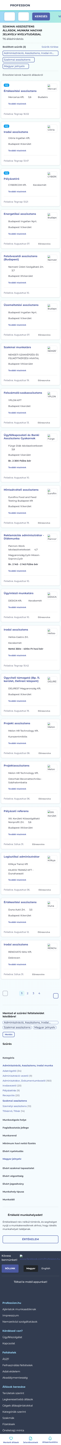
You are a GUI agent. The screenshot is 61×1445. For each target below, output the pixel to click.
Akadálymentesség (15, 1377)
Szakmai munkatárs (17, 347)
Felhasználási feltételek (17, 1365)
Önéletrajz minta (13, 1430)
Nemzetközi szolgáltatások (19, 1321)
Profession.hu (20, 5)
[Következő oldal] (55, 995)
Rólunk (10, 1268)
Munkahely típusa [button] (13, 1191)
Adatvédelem (11, 1371)
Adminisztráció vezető (17, 1075)
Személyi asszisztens (17, 1106)
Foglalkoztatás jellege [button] (16, 1127)
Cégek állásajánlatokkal (17, 1405)
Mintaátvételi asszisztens (21, 489)
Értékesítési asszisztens (20, 91)
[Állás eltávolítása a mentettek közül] (55, 113)
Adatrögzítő (12, 1070)
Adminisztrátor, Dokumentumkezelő (27, 1080)
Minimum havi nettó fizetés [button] (19, 1143)
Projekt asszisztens (17, 723)
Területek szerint (13, 1393)
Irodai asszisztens (16, 132)
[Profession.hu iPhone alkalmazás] (17, 1290)
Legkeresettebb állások (17, 1399)
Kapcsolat (8, 1343)
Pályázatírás (11, 1090)
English (45, 1268)
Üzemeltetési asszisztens (21, 305)
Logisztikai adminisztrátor (22, 856)
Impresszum (10, 1315)
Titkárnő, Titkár (14, 1111)
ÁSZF (5, 1359)
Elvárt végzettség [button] (13, 1176)
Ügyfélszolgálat (12, 1337)
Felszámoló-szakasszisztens (23, 392)
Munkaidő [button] (9, 1199)
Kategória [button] (8, 1057)
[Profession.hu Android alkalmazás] (40, 1290)
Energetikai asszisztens (20, 213)
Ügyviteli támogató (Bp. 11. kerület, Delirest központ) (22, 679)
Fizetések (8, 1424)
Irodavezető (12, 1085)
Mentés (8, 1034)
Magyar (30, 1268)
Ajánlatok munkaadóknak (19, 1309)
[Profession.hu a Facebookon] (38, 1258)
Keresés (41, 16)
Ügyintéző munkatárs (19, 593)
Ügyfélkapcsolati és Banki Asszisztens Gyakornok (21, 437)
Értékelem (30, 1239)
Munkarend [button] (10, 1135)
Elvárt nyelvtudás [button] (13, 1151)
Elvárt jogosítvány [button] (13, 1183)
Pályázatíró (11, 178)
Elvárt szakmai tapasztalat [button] (18, 1168)
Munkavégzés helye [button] (14, 1119)
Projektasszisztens (16, 765)
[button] (30, 53)
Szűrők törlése (50, 46)
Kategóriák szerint (14, 1411)
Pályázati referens (16, 811)
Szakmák (8, 1418)
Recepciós (11, 1095)
